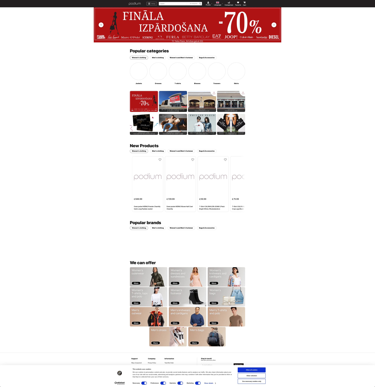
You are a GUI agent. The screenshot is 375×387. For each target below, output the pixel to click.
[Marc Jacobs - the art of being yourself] (231, 124)
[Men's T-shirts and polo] (226, 316)
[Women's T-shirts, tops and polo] (148, 296)
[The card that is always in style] (144, 124)
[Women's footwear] (187, 296)
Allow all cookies (251, 370)
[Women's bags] (226, 296)
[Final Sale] (144, 101)
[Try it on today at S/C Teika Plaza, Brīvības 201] (173, 101)
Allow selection (251, 375)
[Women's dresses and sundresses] (187, 277)
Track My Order (169, 363)
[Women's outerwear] (148, 277)
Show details (208, 383)
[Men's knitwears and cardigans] (187, 316)
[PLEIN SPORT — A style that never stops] (202, 124)
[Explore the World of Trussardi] (173, 124)
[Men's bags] (207, 336)
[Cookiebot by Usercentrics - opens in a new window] (119, 383)
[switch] (163, 383)
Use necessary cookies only (251, 381)
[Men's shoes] (168, 336)
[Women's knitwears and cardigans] (226, 277)
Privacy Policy (152, 363)
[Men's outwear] (148, 316)
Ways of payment (136, 363)
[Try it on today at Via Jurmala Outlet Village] (202, 101)
